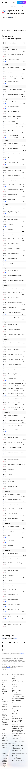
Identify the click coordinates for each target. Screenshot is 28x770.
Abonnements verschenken (19, 682)
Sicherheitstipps (16, 735)
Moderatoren (5, 747)
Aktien (3, 682)
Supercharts (5, 678)
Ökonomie (4, 706)
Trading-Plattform (16, 750)
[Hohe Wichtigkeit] (3, 43)
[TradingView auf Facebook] (6, 642)
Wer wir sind (15, 705)
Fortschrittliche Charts (17, 748)
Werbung (14, 755)
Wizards (4, 763)
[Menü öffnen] (2, 2)
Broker (14, 688)
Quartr (8, 667)
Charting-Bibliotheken (17, 745)
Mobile (3, 729)
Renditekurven (5, 719)
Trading (3, 752)
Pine (3, 693)
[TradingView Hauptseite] (5, 2)
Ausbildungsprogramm (18, 760)
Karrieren (14, 711)
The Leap (14, 692)
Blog (13, 708)
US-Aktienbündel (16, 700)
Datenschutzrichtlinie (17, 730)
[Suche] (14, 2)
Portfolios (4, 717)
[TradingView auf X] (3, 642)
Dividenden (4, 709)
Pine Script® (5, 724)
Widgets (14, 743)
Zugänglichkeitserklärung (18, 733)
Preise (13, 678)
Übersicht (14, 686)
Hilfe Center (15, 710)
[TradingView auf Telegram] (21, 642)
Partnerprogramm (16, 758)
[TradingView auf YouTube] (10, 642)
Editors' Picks (5, 755)
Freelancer (4, 765)
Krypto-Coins (5, 688)
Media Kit (14, 713)
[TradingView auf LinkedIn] (17, 642)
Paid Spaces (5, 766)
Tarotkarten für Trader (17, 720)
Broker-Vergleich (16, 690)
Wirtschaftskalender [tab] (20, 31)
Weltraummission (16, 706)
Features (14, 676)
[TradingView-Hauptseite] (8, 636)
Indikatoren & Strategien (5, 761)
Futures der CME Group (18, 696)
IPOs (3, 711)
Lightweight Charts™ (17, 747)
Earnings (4, 708)
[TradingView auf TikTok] (25, 642)
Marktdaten (15, 680)
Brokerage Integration (17, 757)
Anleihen (4, 686)
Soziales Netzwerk (4, 736)
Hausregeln (4, 745)
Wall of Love (5, 738)
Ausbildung (4, 753)
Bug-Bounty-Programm (18, 737)
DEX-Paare (4, 691)
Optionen (4, 721)
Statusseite (15, 738)
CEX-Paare (4, 689)
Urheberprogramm (6, 743)
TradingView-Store (17, 718)
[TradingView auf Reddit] (3, 646)
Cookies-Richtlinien (17, 731)
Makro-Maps (5, 722)
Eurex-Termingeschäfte (18, 698)
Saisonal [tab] (9, 31)
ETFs (3, 684)
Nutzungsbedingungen (18, 726)
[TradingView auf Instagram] (14, 642)
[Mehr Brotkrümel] (8, 7)
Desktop (4, 731)
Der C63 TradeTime (17, 721)
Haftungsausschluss (17, 728)
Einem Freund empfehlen (5, 741)
